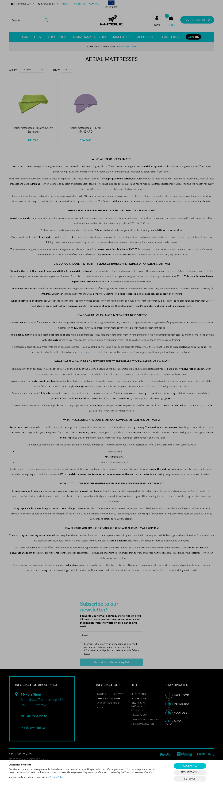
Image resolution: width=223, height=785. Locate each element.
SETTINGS (190, 779)
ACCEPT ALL (190, 765)
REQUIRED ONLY (190, 772)
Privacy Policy (56, 777)
